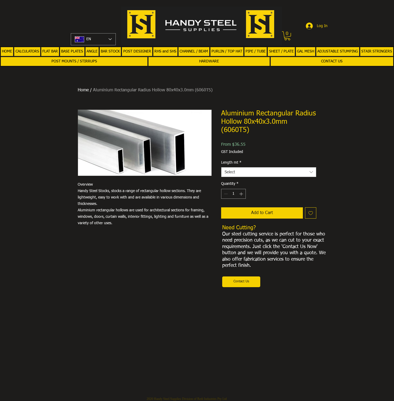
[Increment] (241, 193)
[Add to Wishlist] (310, 213)
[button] (287, 35)
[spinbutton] (233, 193)
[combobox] (268, 172)
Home (83, 90)
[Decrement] (225, 193)
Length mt (231, 162)
